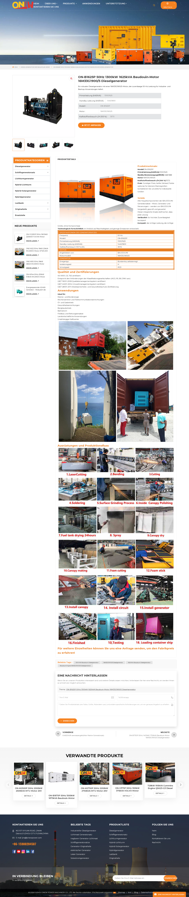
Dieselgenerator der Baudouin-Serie (35, 67)
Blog (154, 835)
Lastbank (19, 203)
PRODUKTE (69, 3)
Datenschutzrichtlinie (150, 892)
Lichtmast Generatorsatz (81, 835)
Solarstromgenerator (80, 858)
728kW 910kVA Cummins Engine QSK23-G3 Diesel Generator (160, 787)
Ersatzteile (20, 215)
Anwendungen (91, 3)
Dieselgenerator (22, 166)
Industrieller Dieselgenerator (83, 831)
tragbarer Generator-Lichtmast (84, 839)
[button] (180, 784)
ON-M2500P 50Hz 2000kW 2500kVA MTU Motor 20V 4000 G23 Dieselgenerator (28, 789)
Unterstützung (115, 3)
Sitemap (122, 892)
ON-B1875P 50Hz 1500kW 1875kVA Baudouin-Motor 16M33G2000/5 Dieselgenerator (62, 797)
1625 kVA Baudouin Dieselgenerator (139, 662)
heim (154, 831)
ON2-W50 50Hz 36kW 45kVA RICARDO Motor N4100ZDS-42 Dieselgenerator (35, 263)
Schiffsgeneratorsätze (80, 842)
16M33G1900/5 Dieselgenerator (113, 662)
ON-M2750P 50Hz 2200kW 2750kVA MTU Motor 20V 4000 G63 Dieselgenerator (94, 789)
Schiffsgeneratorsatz (25, 172)
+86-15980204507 (24, 844)
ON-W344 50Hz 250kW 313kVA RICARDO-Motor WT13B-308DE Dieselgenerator (35, 275)
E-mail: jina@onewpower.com (29, 838)
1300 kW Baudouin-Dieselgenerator (87, 662)
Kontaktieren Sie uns (46, 7)
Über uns (50, 3)
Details (27, 796)
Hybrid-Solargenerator (25, 191)
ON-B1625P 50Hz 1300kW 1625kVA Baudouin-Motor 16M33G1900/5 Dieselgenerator (101, 689)
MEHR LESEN (32, 241)
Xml (129, 892)
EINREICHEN (170, 878)
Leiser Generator (78, 854)
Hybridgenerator (23, 197)
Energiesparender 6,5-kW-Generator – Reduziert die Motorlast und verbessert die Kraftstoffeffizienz (37, 288)
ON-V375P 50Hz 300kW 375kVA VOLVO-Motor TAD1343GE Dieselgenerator (127, 789)
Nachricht (156, 842)
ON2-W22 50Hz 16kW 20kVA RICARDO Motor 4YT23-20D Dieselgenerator (37, 250)
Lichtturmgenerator (24, 179)
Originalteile (21, 209)
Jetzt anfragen (92, 125)
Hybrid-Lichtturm (23, 185)
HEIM (36, 3)
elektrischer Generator (81, 850)
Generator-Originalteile (81, 846)
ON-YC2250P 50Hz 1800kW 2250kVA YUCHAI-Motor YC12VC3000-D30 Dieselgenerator (37, 235)
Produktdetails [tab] (67, 159)
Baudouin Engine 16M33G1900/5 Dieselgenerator (75, 665)
